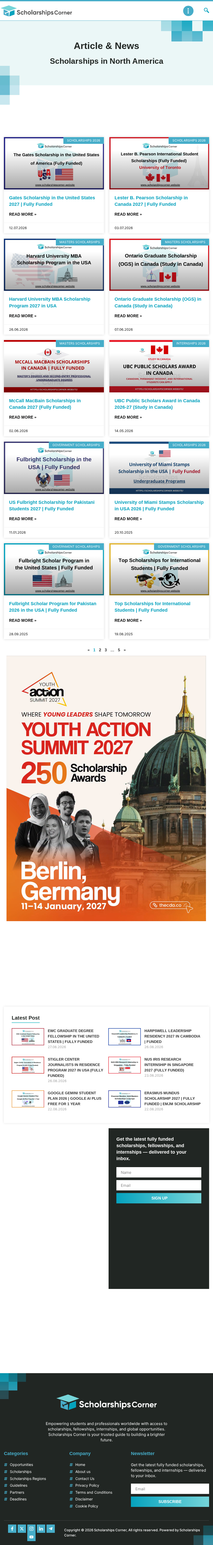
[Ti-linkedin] (41, 1529)
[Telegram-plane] (50, 1529)
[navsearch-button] (206, 11)
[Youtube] (31, 1537)
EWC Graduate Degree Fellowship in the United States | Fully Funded (73, 1036)
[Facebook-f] (12, 1529)
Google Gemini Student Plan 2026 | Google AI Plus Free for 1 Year (74, 1098)
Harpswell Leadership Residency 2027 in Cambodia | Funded (172, 1036)
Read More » (22, 214)
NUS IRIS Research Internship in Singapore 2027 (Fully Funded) (169, 1064)
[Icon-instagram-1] (31, 1529)
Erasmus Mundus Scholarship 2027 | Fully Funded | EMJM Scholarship (172, 1098)
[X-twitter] (22, 1529)
